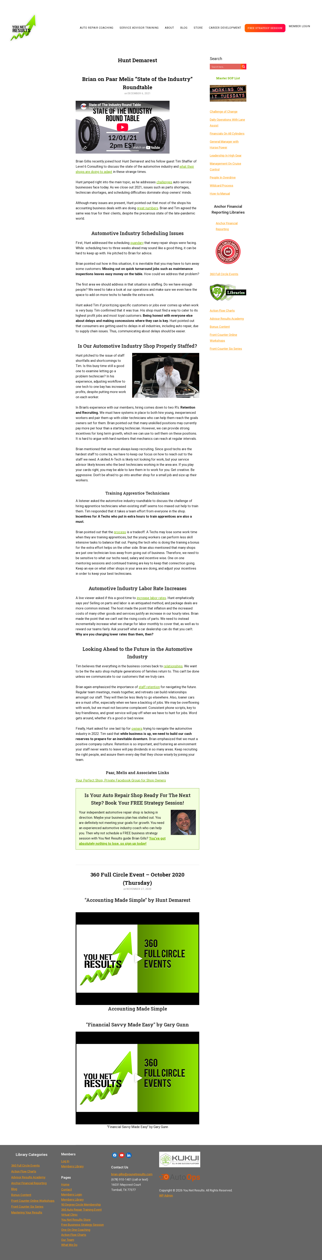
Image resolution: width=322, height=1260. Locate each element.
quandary (137, 243)
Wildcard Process (221, 185)
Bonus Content (220, 326)
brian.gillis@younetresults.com (131, 1174)
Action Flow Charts (222, 310)
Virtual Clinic (69, 1214)
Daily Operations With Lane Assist (227, 122)
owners (136, 728)
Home (65, 1184)
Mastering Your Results (26, 1212)
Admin (166, 1195)
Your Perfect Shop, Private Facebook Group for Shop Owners (121, 780)
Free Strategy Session (265, 28)
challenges (164, 182)
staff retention (149, 687)
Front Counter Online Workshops (223, 337)
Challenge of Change (223, 111)
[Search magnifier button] (243, 66)
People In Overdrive (223, 177)
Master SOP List (228, 78)
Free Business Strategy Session (82, 1224)
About (169, 27)
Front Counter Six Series (226, 348)
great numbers (147, 208)
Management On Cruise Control (225, 166)
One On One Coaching (75, 1229)
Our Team (67, 1240)
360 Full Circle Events (224, 274)
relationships (173, 666)
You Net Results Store (76, 1219)
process (120, 532)
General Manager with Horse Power (224, 144)
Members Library (72, 1166)
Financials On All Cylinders (227, 133)
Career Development (225, 27)
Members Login (71, 1194)
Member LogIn (299, 26)
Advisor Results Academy (227, 318)
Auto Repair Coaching (96, 27)
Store (198, 27)
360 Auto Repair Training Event (81, 1209)
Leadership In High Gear (225, 155)
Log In (65, 1161)
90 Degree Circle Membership (81, 1204)
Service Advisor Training (139, 27)
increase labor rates (151, 598)
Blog (183, 27)
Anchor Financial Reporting (227, 226)
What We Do (69, 1245)
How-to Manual (220, 193)
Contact (66, 1189)
